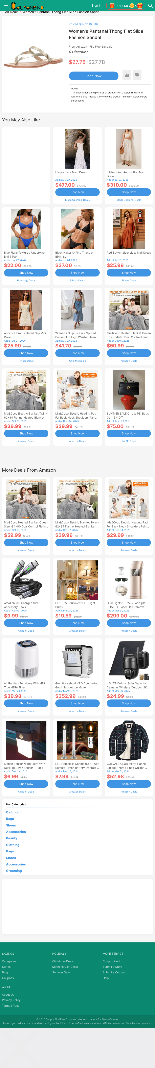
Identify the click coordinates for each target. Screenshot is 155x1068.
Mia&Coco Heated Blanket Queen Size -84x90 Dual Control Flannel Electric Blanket (129, 337)
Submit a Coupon (114, 972)
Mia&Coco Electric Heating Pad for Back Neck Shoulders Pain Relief (75, 417)
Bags (10, 819)
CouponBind (76, 1023)
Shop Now (94, 76)
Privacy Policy (11, 1000)
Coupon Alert (111, 961)
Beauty (11, 838)
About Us (8, 994)
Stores (6, 966)
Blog (5, 972)
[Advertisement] (26, 165)
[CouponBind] (30, 5)
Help (106, 978)
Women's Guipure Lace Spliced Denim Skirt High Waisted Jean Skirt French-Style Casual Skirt (75, 337)
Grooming (14, 871)
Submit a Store (112, 966)
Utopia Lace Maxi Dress (71, 172)
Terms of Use (10, 1005)
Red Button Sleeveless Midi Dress (129, 252)
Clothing (12, 812)
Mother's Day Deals (65, 966)
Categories (9, 961)
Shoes (11, 825)
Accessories (16, 832)
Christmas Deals (62, 961)
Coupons (8, 978)
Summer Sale (61, 972)
